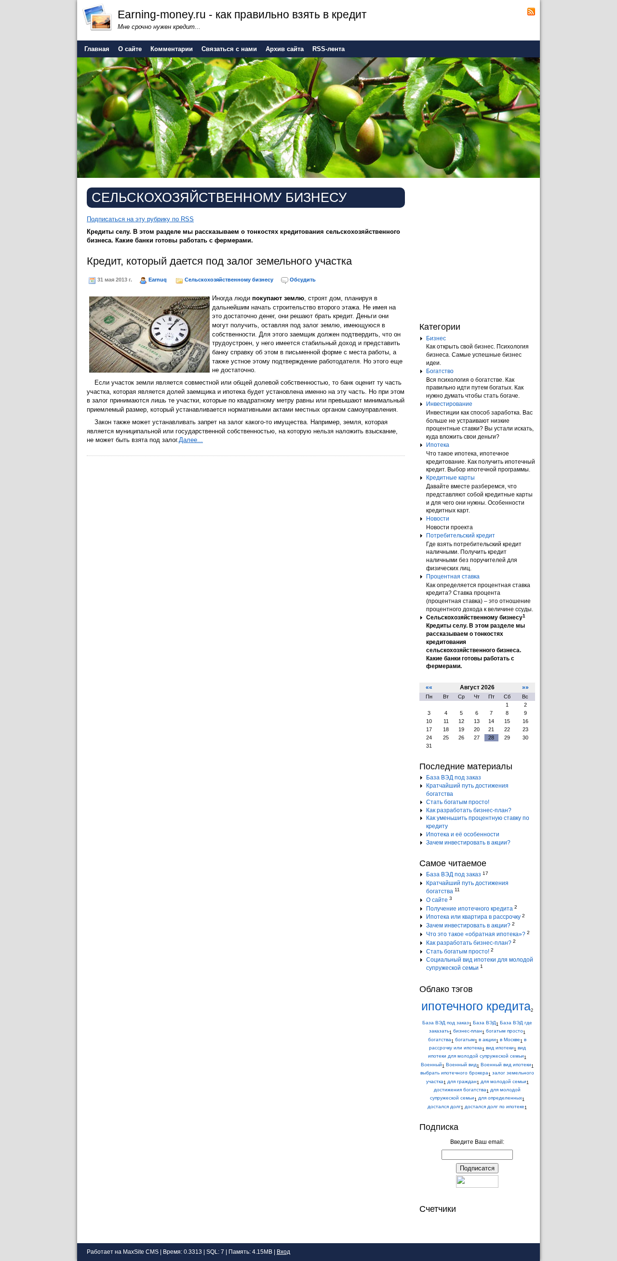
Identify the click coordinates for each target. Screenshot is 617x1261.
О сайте (437, 900)
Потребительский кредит (460, 535)
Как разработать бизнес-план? (468, 810)
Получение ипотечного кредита (469, 908)
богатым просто (504, 1030)
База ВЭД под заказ (453, 777)
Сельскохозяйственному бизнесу (229, 279)
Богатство (440, 371)
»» (525, 687)
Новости (437, 518)
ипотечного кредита (476, 1006)
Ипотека (437, 445)
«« (429, 687)
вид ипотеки (500, 1047)
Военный (431, 1064)
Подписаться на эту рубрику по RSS (140, 219)
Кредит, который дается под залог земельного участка (219, 261)
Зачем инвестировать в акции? (468, 842)
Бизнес (436, 338)
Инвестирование (449, 404)
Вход (283, 1251)
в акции (487, 1039)
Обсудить (303, 279)
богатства (439, 1039)
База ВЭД (484, 1022)
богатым (465, 1039)
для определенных (500, 1097)
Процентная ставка (453, 576)
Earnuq (157, 279)
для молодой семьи (503, 1081)
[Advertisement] (479, 248)
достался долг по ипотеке (494, 1106)
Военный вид (461, 1064)
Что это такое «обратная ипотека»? (475, 934)
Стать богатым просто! (457, 802)
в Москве (510, 1039)
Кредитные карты (450, 477)
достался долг (444, 1106)
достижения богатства (460, 1089)
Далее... (191, 439)
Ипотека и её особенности (462, 834)
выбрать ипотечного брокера (454, 1072)
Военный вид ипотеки (506, 1064)
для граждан (462, 1081)
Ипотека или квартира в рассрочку (473, 916)
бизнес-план (467, 1030)
